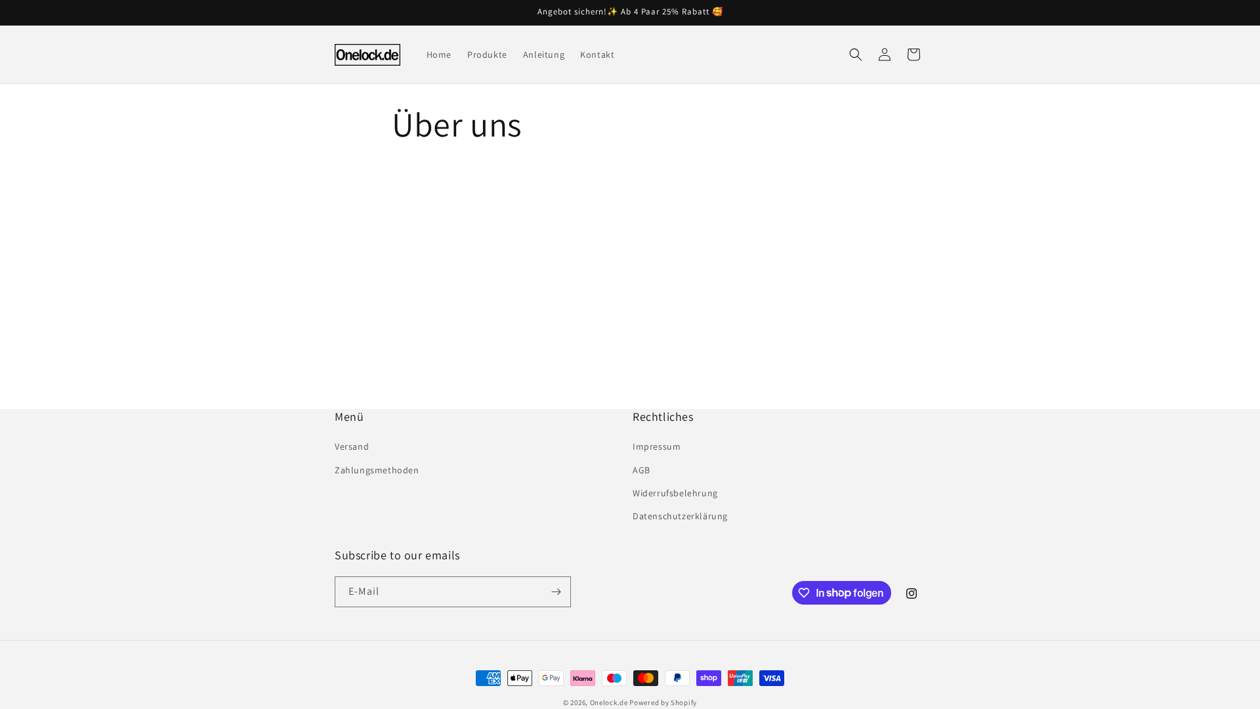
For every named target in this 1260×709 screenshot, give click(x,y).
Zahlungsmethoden (377, 470)
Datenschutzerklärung (680, 516)
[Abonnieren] (555, 591)
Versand (352, 446)
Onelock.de (609, 702)
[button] (855, 54)
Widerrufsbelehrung (675, 493)
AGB (641, 470)
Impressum (657, 446)
